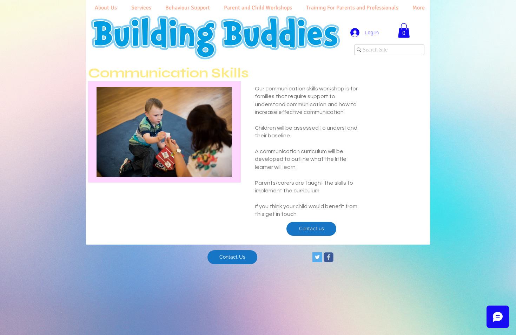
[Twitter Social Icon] (317, 257)
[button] (404, 30)
